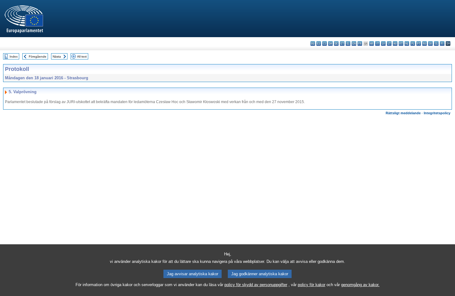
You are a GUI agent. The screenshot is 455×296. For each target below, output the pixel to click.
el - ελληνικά (348, 43)
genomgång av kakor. (360, 284)
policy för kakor (311, 284)
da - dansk (330, 43)
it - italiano (377, 43)
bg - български (312, 43)
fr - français (360, 43)
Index (14, 56)
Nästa (57, 56)
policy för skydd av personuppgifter (255, 284)
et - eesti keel (342, 43)
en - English (354, 43)
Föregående (37, 56)
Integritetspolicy (437, 113)
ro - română (424, 43)
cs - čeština (324, 43)
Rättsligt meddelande (403, 113)
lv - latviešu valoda (383, 43)
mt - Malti (401, 43)
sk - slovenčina (430, 43)
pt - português (418, 43)
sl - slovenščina (436, 43)
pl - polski (412, 43)
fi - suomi (442, 43)
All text (82, 56)
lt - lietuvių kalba (389, 43)
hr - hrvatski (371, 43)
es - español (318, 43)
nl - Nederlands (407, 43)
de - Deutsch (336, 43)
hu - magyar (395, 43)
